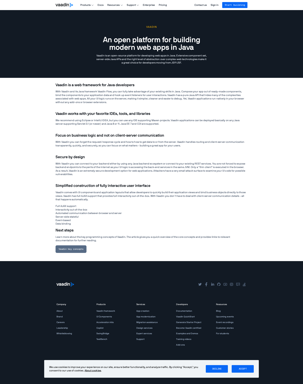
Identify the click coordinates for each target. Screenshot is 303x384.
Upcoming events (225, 317)
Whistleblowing (64, 333)
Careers (60, 322)
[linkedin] (212, 284)
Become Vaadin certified (188, 328)
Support (140, 339)
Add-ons (180, 345)
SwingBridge (102, 333)
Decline (216, 369)
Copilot (100, 328)
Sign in (214, 5)
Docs (101, 5)
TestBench (101, 339)
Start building (235, 5)
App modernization (146, 317)
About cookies (93, 370)
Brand (59, 317)
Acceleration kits (105, 322)
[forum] (238, 284)
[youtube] (225, 284)
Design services (144, 328)
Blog (218, 311)
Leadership (62, 328)
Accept (243, 369)
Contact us (200, 5)
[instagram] (231, 284)
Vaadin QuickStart (185, 317)
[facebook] (206, 284)
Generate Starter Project (188, 322)
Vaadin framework (105, 311)
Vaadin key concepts (71, 249)
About (59, 311)
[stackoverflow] (244, 284)
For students (222, 333)
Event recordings (224, 322)
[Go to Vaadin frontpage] (65, 284)
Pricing (163, 5)
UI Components (104, 317)
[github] (219, 284)
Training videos (183, 339)
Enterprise (149, 5)
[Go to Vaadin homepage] (64, 5)
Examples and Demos (187, 333)
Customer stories (225, 328)
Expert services (144, 333)
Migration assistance (147, 322)
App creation (142, 311)
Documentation (184, 311)
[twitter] (200, 284)
